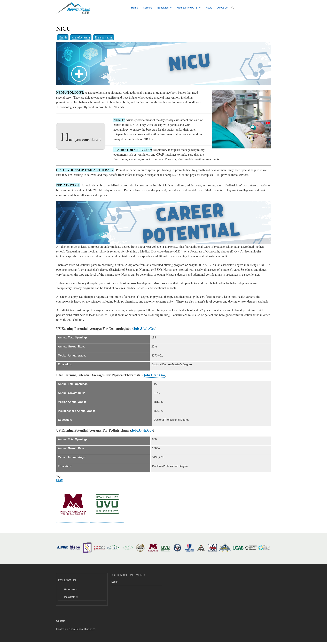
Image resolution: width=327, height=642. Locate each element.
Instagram (69, 596)
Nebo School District (80, 629)
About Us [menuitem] (222, 7)
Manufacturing (81, 37)
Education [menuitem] (161, 8)
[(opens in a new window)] (73, 520)
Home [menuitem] (134, 7)
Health (63, 37)
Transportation (104, 37)
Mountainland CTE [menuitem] (185, 8)
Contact (60, 620)
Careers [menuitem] (147, 7)
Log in (114, 581)
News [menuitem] (209, 7)
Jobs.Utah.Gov (144, 328)
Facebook (69, 589)
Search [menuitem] (232, 7)
